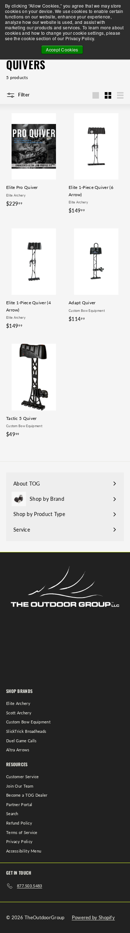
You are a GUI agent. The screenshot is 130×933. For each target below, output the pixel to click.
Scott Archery (18, 712)
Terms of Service (22, 832)
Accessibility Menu (23, 851)
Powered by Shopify (93, 917)
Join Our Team (19, 786)
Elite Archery (18, 703)
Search (12, 813)
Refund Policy (19, 823)
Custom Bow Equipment (28, 721)
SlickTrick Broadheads (26, 731)
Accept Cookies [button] (62, 49)
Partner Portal (19, 804)
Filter (23, 95)
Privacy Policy (19, 841)
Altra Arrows (18, 749)
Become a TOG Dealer (27, 795)
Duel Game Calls (21, 740)
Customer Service (22, 776)
